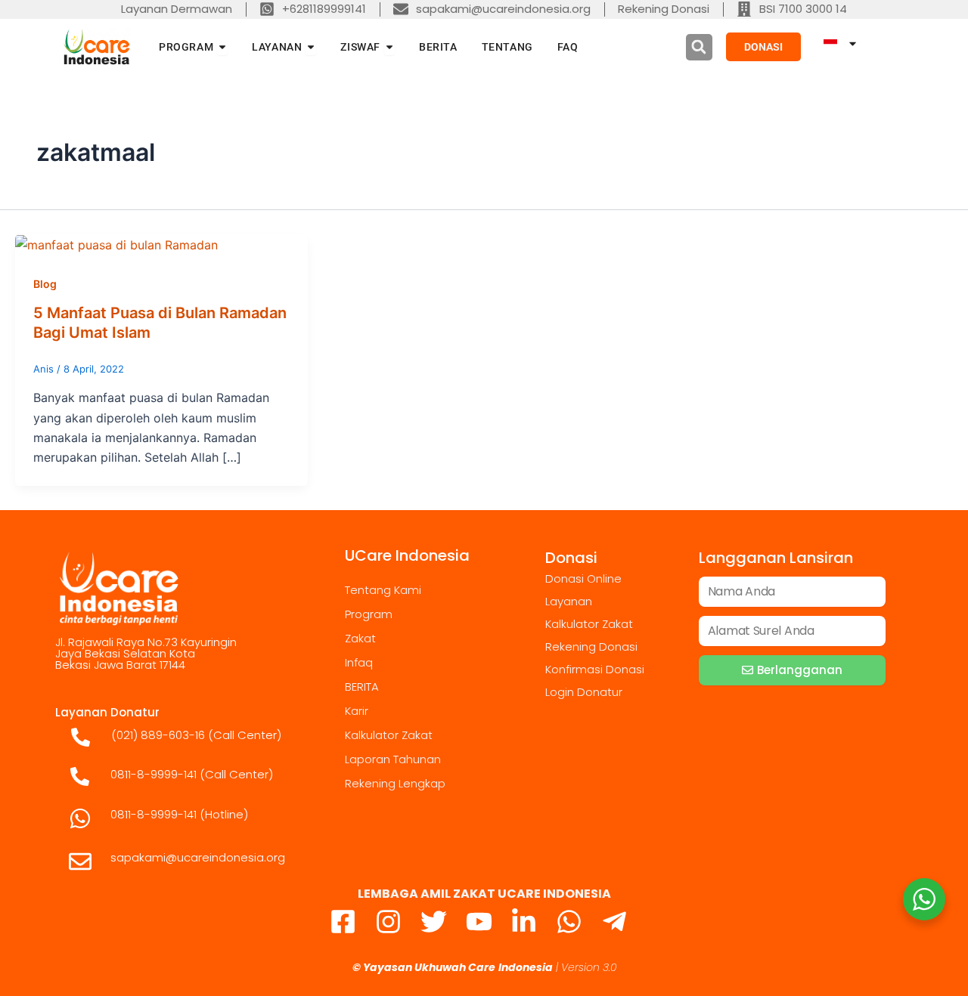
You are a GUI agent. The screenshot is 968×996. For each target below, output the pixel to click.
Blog (45, 283)
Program (368, 614)
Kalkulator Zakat (389, 735)
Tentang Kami (383, 590)
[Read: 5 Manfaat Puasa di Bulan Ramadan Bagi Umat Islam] (116, 244)
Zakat (360, 638)
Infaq (359, 662)
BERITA (362, 686)
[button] (699, 47)
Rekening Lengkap (395, 783)
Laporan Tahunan (393, 759)
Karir (356, 711)
